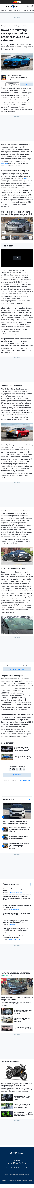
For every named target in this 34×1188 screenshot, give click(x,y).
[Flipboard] (14, 1163)
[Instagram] (20, 1163)
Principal (3, 25)
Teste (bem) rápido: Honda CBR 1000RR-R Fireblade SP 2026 (17, 906)
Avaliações (13, 917)
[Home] (11, 6)
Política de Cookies (24, 1174)
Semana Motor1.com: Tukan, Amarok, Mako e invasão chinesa (15, 936)
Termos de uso (17, 1177)
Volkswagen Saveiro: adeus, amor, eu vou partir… (17, 890)
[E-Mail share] (24, 769)
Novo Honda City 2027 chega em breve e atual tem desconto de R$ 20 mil (16, 921)
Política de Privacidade (11, 1174)
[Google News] (17, 1163)
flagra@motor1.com (23, 780)
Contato (25, 1168)
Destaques (17, 10)
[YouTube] (22, 1163)
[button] (3, 237)
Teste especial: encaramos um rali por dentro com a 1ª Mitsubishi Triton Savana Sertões (16, 898)
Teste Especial (14, 902)
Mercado (12, 924)
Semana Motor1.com (14, 939)
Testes (10, 10)
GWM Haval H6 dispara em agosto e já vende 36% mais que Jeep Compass (15, 929)
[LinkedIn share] (17, 769)
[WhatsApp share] (20, 769)
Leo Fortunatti (22, 77)
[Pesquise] (28, 6)
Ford (10, 25)
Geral (10, 932)
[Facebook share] (10, 769)
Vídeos (26, 10)
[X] (11, 1163)
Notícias (3, 10)
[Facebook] (9, 1163)
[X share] (13, 769)
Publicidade (17, 1168)
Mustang (16, 25)
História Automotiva (16, 892)
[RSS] (25, 1163)
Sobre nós (9, 1168)
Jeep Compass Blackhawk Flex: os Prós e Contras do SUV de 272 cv (16, 914)
